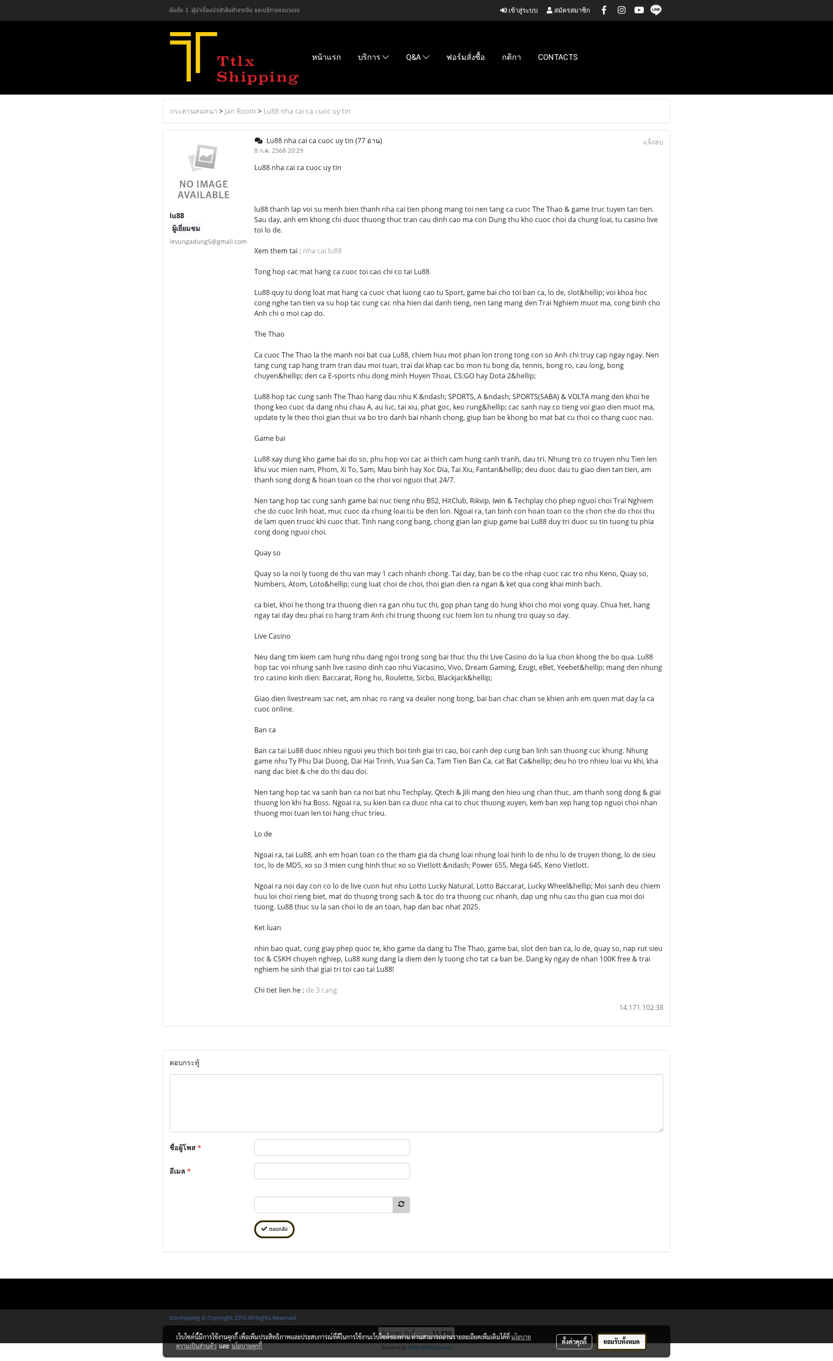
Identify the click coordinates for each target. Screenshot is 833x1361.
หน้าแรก (326, 57)
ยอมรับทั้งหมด (621, 1341)
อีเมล (180, 1171)
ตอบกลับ (277, 1229)
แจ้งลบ (653, 142)
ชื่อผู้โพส (185, 1147)
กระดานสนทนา (193, 111)
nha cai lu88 (322, 251)
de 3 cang (321, 990)
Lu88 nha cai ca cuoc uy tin (307, 111)
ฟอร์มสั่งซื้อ (465, 57)
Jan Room (240, 111)
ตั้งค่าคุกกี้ (574, 1341)
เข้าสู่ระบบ (522, 10)
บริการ (370, 57)
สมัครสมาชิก (571, 10)
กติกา (511, 57)
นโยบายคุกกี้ (247, 1346)
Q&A (414, 57)
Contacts (558, 57)
